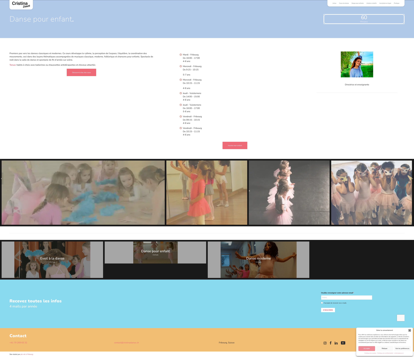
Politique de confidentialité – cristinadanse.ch (390, 353)
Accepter (367, 348)
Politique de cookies (370, 353)
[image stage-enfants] (372, 193)
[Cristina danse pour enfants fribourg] (21, 5)
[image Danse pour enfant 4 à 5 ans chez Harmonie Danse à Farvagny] (84, 193)
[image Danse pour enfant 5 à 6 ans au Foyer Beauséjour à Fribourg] (207, 193)
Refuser (384, 348)
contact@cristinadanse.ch (126, 342)
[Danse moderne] (412, 178)
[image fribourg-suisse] (290, 193)
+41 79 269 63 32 (18, 342)
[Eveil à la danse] (1, 178)
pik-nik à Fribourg (26, 354)
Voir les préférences (402, 348)
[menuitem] (334, 3)
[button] (410, 330)
